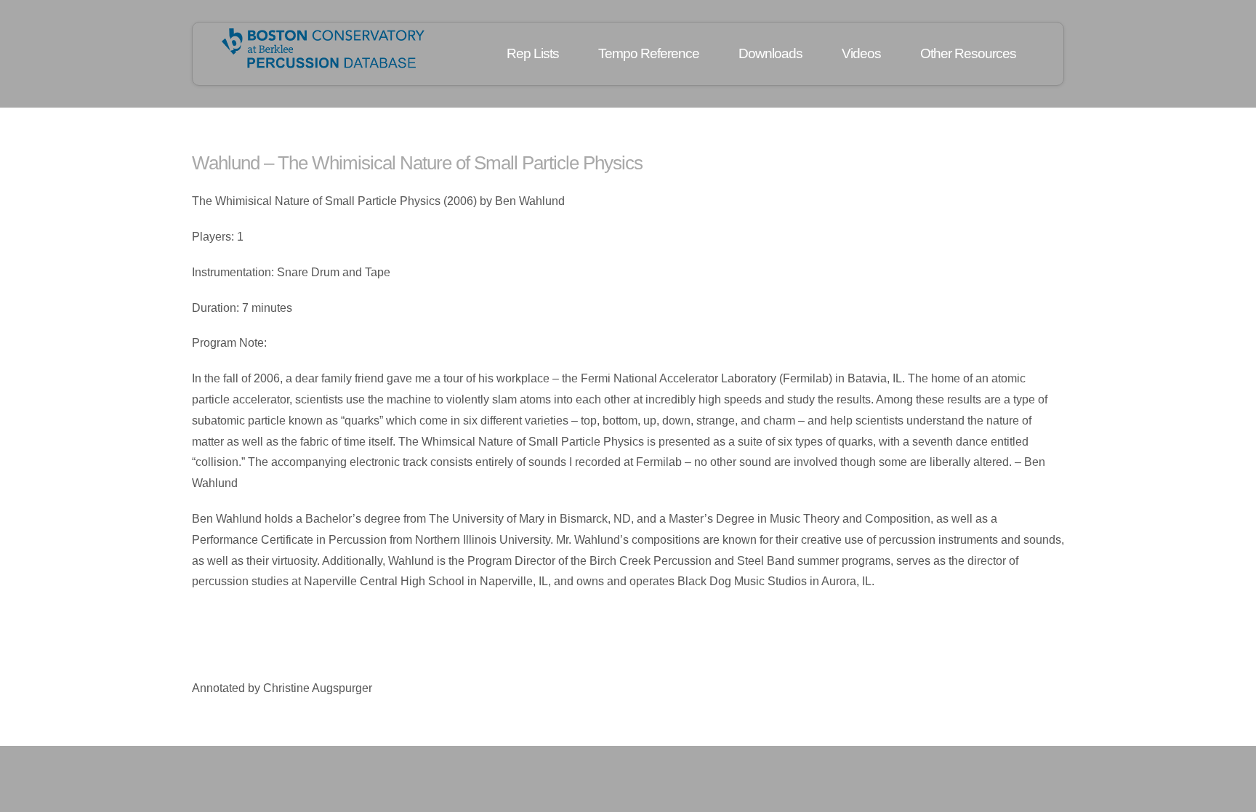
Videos (861, 53)
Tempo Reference (648, 53)
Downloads (770, 53)
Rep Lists (533, 53)
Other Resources (968, 53)
